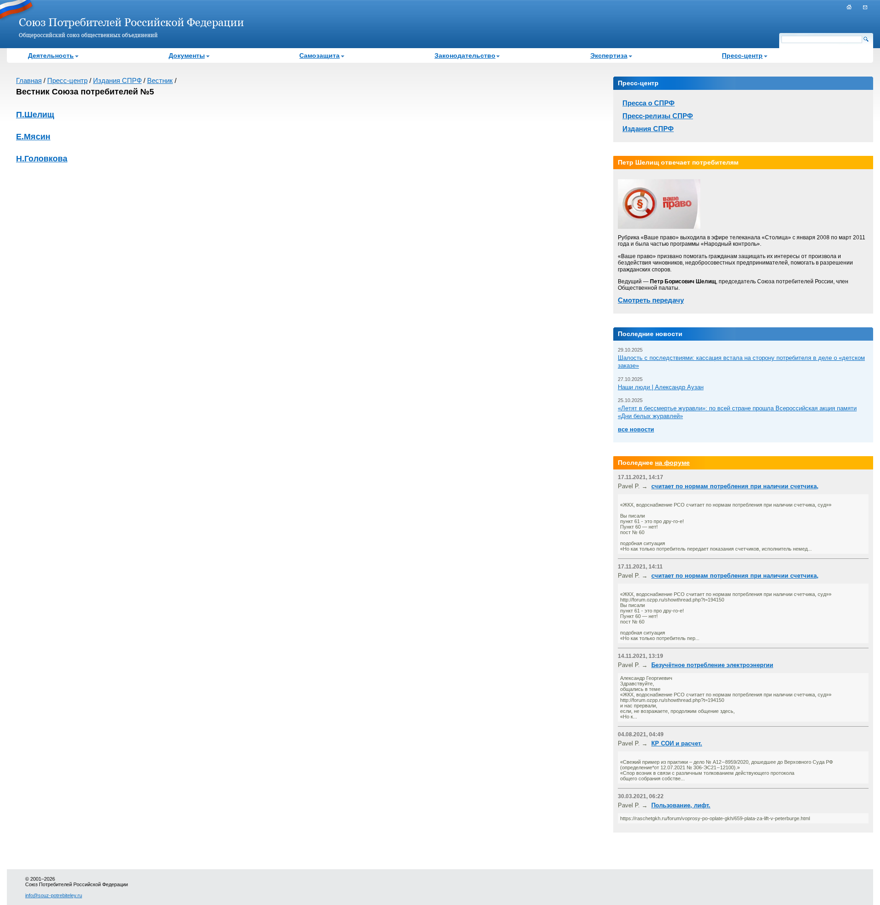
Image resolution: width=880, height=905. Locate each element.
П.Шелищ (35, 114)
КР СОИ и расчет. (676, 743)
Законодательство (464, 55)
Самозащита (319, 55)
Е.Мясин (33, 136)
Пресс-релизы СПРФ (657, 116)
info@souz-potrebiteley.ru (53, 895)
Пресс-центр (742, 55)
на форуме (672, 462)
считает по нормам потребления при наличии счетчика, (735, 486)
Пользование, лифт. (680, 805)
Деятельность (51, 55)
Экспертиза (608, 55)
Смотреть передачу (651, 300)
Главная (29, 80)
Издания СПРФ (117, 80)
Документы (187, 55)
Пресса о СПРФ (648, 103)
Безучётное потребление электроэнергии (712, 665)
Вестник (160, 80)
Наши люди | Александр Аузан (661, 387)
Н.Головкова (41, 158)
